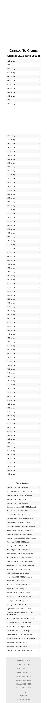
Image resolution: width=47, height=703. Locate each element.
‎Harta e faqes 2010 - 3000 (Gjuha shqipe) (21, 618)
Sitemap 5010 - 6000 (23, 684)
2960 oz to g (11, 458)
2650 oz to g (11, 338)
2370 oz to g (11, 229)
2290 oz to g (11, 198)
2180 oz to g (11, 155)
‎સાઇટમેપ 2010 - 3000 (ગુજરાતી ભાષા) (19, 627)
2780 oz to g (11, 388)
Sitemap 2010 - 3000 (23, 672)
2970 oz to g (11, 462)
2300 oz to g (11, 202)
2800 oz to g (11, 396)
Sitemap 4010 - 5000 (23, 680)
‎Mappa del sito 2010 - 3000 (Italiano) (19, 534)
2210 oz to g (11, 167)
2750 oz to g (11, 377)
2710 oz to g (11, 361)
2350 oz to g (11, 221)
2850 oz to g (11, 416)
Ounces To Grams (23, 50)
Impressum (23, 696)
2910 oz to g (11, 439)
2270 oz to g (11, 190)
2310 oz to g (11, 206)
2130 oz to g (11, 136)
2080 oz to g (11, 88)
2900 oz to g (11, 435)
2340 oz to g (11, 217)
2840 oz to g (11, 412)
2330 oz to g (11, 213)
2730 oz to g (11, 369)
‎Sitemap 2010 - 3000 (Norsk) (17, 605)
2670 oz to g (11, 346)
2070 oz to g (11, 84)
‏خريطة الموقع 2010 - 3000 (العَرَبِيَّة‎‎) (18, 573)
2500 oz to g (11, 279)
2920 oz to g (11, 443)
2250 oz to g (11, 182)
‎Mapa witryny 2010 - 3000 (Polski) (18, 550)
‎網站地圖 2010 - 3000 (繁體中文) (18, 646)
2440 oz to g (11, 256)
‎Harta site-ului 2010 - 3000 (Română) (19, 557)
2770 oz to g (11, 384)
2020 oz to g (11, 65)
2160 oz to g (11, 147)
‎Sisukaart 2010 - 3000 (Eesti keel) (18, 515)
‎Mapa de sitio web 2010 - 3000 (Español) (21, 511)
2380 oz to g (11, 233)
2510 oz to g (11, 283)
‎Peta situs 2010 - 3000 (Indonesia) (18, 593)
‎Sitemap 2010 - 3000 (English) (17, 487)
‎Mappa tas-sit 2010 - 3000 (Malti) (18, 542)
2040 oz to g (11, 73)
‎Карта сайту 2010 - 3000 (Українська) (20, 634)
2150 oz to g (11, 143)
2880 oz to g (11, 427)
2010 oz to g (11, 61)
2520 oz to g (11, 287)
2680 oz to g (11, 349)
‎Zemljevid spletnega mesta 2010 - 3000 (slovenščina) (20, 613)
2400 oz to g (11, 241)
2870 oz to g (11, 423)
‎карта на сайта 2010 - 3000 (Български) (21, 491)
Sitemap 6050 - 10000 (23, 688)
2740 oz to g (11, 373)
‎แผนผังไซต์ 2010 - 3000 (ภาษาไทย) (19, 622)
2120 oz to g (11, 104)
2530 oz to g (11, 291)
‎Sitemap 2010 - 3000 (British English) (19, 650)
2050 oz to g (11, 76)
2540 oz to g (11, 295)
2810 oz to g (11, 400)
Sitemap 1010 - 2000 (23, 668)
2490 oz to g (11, 276)
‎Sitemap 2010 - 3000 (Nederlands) (19, 546)
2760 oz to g (11, 381)
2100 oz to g (11, 96)
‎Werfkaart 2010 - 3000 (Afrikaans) (18, 569)
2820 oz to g (11, 404)
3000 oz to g (11, 474)
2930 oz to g (11, 447)
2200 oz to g (11, 163)
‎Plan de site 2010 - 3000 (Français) (19, 522)
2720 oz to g (11, 365)
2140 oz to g (11, 140)
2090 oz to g (11, 92)
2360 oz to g (11, 225)
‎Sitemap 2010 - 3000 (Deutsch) (17, 503)
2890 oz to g (11, 431)
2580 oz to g (11, 311)
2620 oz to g (11, 326)
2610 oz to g (11, 322)
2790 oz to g (11, 392)
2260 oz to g (11, 186)
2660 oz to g (11, 342)
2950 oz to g (11, 454)
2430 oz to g (11, 252)
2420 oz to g (11, 248)
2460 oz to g (11, 264)
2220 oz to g (11, 171)
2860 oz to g (11, 419)
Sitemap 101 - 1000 (23, 664)
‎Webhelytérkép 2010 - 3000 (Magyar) (20, 530)
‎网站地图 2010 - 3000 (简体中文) (18, 642)
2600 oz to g (11, 318)
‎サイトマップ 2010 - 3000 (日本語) (19, 596)
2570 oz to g (11, 307)
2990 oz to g (11, 470)
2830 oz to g (11, 408)
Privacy (23, 692)
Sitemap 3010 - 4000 (23, 676)
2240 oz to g (11, 178)
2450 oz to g (11, 260)
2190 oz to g (11, 159)
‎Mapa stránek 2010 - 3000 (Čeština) (19, 495)
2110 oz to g (11, 100)
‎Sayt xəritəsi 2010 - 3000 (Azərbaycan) (20, 577)
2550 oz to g (11, 299)
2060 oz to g (11, 80)
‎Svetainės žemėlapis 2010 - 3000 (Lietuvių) (22, 538)
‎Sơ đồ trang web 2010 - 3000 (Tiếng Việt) (21, 638)
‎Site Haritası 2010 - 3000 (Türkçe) (18, 631)
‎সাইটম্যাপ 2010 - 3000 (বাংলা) (15, 581)
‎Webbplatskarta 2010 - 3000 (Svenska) (20, 565)
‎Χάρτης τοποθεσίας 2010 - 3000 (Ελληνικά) (22, 507)
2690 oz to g (11, 353)
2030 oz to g (11, 69)
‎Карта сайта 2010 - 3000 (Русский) (19, 609)
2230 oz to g (11, 175)
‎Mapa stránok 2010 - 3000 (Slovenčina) (20, 561)
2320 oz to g (11, 210)
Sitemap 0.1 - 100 (23, 661)
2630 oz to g (11, 330)
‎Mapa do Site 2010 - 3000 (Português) (20, 553)
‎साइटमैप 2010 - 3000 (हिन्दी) (15, 589)
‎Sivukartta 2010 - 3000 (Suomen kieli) (20, 519)
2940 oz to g (11, 451)
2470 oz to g (11, 268)
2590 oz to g (11, 314)
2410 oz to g (11, 244)
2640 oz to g (11, 334)
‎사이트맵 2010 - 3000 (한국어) (17, 601)
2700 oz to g (11, 357)
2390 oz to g (11, 237)
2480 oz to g (11, 272)
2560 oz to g (11, 303)
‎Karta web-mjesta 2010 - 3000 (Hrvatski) (21, 526)
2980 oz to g (11, 466)
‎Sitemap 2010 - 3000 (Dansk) (17, 499)
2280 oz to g (11, 194)
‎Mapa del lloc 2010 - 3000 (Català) (19, 585)
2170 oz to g (11, 151)
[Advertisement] (23, 23)
